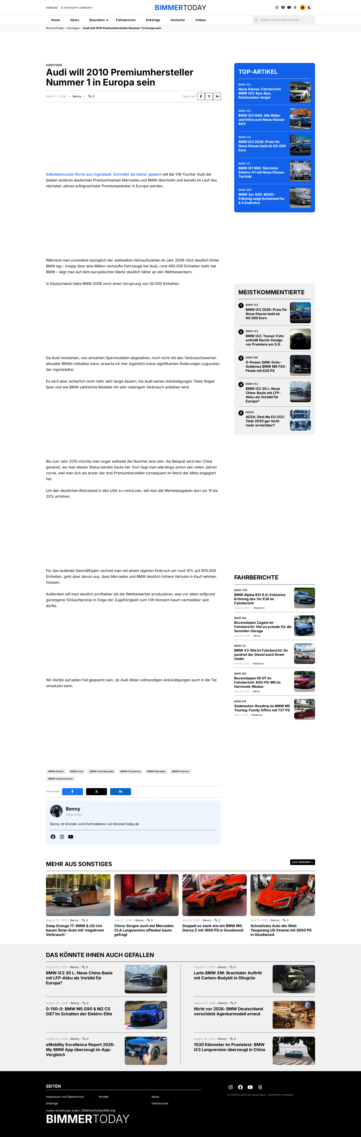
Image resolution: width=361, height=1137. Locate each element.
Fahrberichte (126, 20)
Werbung (52, 7)
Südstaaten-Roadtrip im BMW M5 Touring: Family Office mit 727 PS (262, 708)
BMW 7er (240, 590)
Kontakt (103, 1096)
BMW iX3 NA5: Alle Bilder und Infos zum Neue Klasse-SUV (262, 119)
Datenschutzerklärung (98, 1110)
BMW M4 (240, 617)
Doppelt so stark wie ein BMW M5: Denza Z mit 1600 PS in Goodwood (212, 928)
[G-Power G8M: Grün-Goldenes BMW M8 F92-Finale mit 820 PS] (300, 365)
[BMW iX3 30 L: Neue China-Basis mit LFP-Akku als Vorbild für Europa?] (300, 391)
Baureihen (97, 20)
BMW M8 (252, 357)
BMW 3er (245, 189)
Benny (77, 96)
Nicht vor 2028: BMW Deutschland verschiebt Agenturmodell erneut (228, 1011)
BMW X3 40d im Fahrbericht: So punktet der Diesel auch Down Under (261, 654)
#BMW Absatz (56, 771)
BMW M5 (240, 673)
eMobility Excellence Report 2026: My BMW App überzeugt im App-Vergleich (80, 1049)
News (74, 20)
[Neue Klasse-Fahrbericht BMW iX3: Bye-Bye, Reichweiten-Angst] (300, 92)
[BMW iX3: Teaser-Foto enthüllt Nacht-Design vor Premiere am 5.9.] (300, 339)
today (180, 7)
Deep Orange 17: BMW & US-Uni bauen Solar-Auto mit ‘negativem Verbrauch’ (75, 930)
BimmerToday (55, 28)
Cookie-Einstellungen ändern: (63, 1110)
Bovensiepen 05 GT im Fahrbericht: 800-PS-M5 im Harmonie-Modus (257, 682)
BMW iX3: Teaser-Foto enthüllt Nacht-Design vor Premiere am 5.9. (265, 340)
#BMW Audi (76, 771)
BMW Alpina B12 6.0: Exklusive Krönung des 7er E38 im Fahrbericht (260, 599)
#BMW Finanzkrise (130, 771)
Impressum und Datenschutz (65, 1096)
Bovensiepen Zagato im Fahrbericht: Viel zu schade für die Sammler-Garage (263, 626)
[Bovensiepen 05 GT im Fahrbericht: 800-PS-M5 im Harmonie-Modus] (304, 681)
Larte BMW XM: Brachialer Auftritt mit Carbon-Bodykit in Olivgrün (228, 975)
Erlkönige (153, 20)
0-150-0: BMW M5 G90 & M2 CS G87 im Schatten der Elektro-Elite (79, 1011)
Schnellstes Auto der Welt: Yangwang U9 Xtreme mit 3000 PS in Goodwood (280, 930)
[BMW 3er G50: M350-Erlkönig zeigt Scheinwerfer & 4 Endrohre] (300, 197)
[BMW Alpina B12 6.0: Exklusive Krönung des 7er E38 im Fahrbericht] (304, 597)
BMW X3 (240, 645)
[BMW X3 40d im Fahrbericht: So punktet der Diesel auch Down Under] (304, 653)
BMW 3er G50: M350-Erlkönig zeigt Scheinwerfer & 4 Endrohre (261, 198)
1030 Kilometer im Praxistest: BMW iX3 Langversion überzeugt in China (229, 1047)
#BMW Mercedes (156, 771)
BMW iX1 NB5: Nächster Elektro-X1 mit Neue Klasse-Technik (261, 172)
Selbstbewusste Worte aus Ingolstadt (78, 174)
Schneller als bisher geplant (137, 174)
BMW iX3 (244, 84)
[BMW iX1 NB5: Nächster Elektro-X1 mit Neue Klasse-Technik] (300, 171)
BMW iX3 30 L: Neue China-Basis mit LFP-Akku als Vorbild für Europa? (263, 395)
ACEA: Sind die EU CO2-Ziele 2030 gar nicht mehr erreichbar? (265, 421)
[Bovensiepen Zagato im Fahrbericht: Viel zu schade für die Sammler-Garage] (304, 625)
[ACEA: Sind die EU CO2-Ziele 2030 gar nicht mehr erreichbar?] (300, 420)
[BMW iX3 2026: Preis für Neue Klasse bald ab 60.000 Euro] (300, 144)
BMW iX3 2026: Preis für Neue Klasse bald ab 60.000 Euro (262, 146)
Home (55, 20)
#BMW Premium (180, 771)
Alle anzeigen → (302, 862)
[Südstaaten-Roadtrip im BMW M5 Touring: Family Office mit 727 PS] (304, 709)
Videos (200, 20)
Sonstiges (73, 28)
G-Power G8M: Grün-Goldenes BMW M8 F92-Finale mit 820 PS (266, 366)
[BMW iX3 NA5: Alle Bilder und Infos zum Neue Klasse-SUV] (300, 118)
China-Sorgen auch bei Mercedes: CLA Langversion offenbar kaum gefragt (144, 930)
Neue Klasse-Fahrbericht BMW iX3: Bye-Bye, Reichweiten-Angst (259, 93)
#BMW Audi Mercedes (101, 771)
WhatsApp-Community (78, 7)
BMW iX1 (244, 163)
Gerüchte (178, 20)
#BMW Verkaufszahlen (60, 778)
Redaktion (259, 607)
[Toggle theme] (306, 7)
